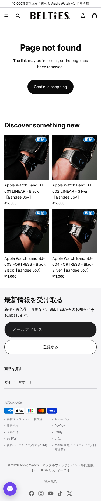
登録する (50, 347)
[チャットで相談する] (10, 489)
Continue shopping (50, 86)
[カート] (94, 16)
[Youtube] (50, 493)
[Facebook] (31, 493)
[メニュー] (6, 15)
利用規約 (50, 481)
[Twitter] (69, 493)
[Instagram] (41, 493)
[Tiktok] (60, 493)
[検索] (18, 16)
